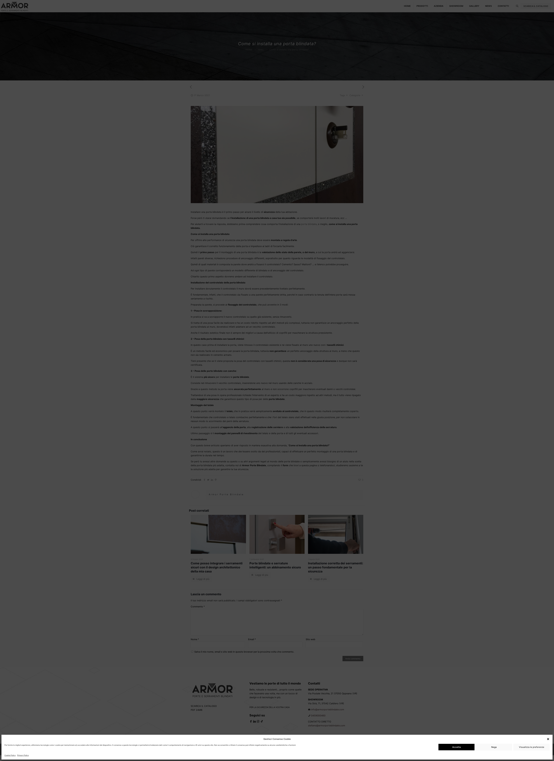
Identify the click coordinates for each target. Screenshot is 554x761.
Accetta (456, 747)
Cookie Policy (10, 755)
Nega (494, 747)
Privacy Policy (23, 755)
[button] (548, 739)
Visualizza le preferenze (531, 747)
